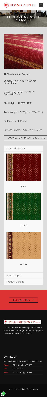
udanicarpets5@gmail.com (22, 372)
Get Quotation (21, 300)
